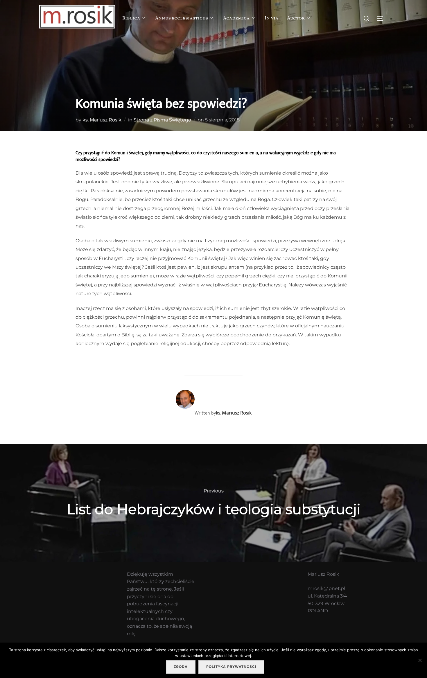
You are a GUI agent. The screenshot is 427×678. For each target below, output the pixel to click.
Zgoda (181, 666)
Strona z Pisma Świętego (162, 120)
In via (271, 18)
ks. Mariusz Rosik (101, 120)
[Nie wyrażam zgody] (420, 660)
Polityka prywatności (231, 666)
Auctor (296, 18)
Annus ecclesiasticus (181, 18)
